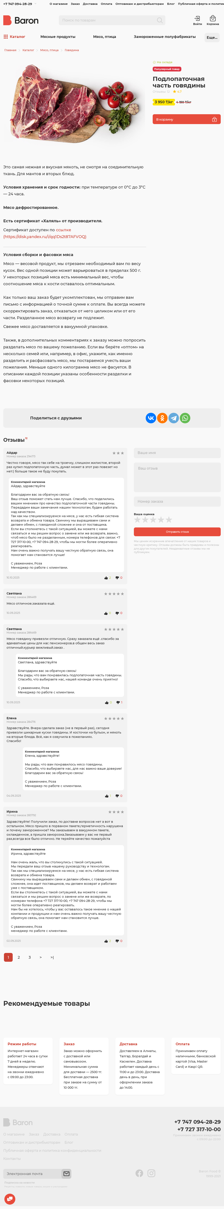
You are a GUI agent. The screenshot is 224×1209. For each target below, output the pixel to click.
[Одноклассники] (162, 418)
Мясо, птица (104, 37)
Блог (171, 3)
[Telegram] (173, 418)
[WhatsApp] (185, 418)
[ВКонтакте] (151, 418)
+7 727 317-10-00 (199, 1129)
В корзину (164, 119)
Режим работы (22, 1044)
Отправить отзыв (177, 531)
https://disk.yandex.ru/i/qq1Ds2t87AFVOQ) (45, 236)
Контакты (12, 1159)
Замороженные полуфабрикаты (165, 37)
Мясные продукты (57, 37)
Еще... (212, 38)
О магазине (59, 3)
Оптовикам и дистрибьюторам (140, 3)
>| (52, 957)
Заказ (75, 3)
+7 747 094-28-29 (17, 4)
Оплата (106, 3)
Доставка (90, 3)
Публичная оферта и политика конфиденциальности (52, 1150)
